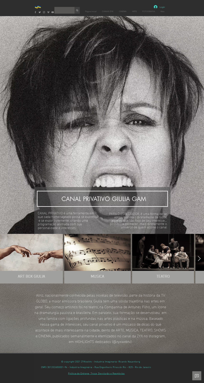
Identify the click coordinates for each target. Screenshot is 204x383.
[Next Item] (199, 258)
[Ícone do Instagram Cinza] (44, 12)
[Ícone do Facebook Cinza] (35, 12)
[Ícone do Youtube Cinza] (52, 12)
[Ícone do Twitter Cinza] (39, 12)
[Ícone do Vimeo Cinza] (48, 12)
